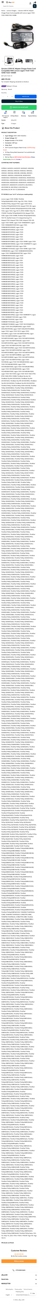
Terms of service (28, 1289)
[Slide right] (35, 61)
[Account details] (30, 3)
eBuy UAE (21, 1300)
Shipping (12, 82)
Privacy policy (18, 1289)
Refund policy (9, 1289)
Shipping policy (20, 1291)
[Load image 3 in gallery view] (28, 60)
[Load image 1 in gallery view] (9, 60)
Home (3, 10)
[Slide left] (3, 61)
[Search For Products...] (35, 6)
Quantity (4, 93)
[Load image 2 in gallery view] (19, 60)
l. (5, 150)
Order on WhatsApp (20, 107)
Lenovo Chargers (12, 10)
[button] (3, 2)
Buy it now (19, 101)
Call (28, 147)
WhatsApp (32, 147)
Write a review (19, 1261)
